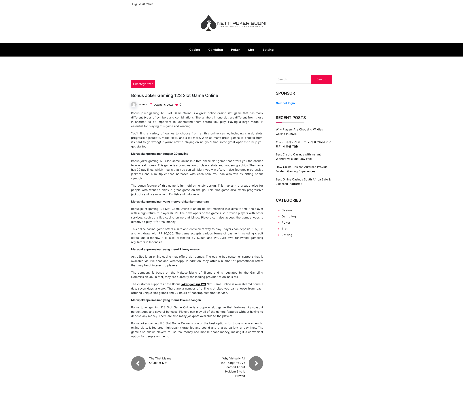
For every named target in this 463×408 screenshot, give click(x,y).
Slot (251, 49)
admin (143, 104)
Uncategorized (143, 84)
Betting (268, 49)
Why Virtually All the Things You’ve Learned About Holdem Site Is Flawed (233, 367)
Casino (194, 49)
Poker (235, 49)
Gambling (215, 49)
